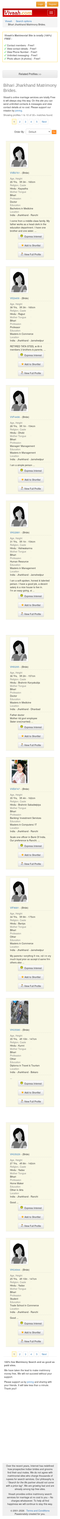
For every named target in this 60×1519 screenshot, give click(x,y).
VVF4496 (15, 417)
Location (14, 211)
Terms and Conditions (38, 1510)
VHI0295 (14, 666)
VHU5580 (15, 1029)
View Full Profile (32, 254)
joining (18, 110)
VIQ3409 (14, 298)
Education (15, 205)
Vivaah (8, 21)
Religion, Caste (18, 185)
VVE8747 (15, 789)
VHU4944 (15, 1269)
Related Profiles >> (30, 74)
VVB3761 (15, 172)
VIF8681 (14, 907)
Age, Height (16, 178)
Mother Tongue (18, 191)
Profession (15, 198)
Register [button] (52, 4)
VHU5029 (15, 1154)
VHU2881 (15, 532)
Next (44, 121)
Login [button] (40, 4)
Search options (24, 21)
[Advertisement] (32, 627)
